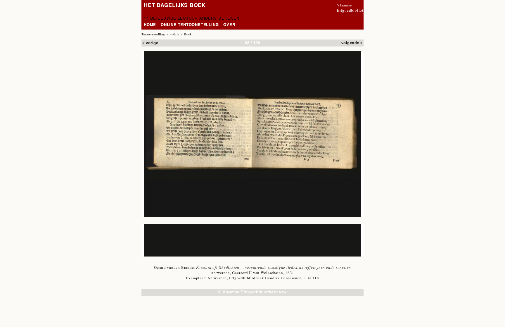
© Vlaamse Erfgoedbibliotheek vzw (252, 292)
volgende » (352, 43)
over (229, 24)
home (150, 24)
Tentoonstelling (153, 34)
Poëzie (174, 34)
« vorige (150, 43)
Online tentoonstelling (190, 24)
